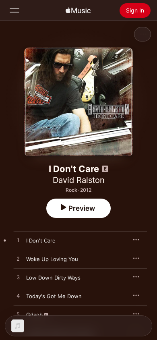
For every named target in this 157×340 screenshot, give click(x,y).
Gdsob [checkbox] (34, 314)
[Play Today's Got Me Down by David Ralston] (18, 296)
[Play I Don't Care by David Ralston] (18, 240)
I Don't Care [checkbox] (41, 240)
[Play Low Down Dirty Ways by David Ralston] (18, 277)
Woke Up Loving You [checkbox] (52, 259)
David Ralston (79, 180)
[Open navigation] (14, 10)
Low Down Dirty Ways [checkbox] (53, 277)
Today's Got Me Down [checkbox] (54, 296)
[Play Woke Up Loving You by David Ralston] (18, 259)
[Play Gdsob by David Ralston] (18, 314)
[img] (78, 10)
